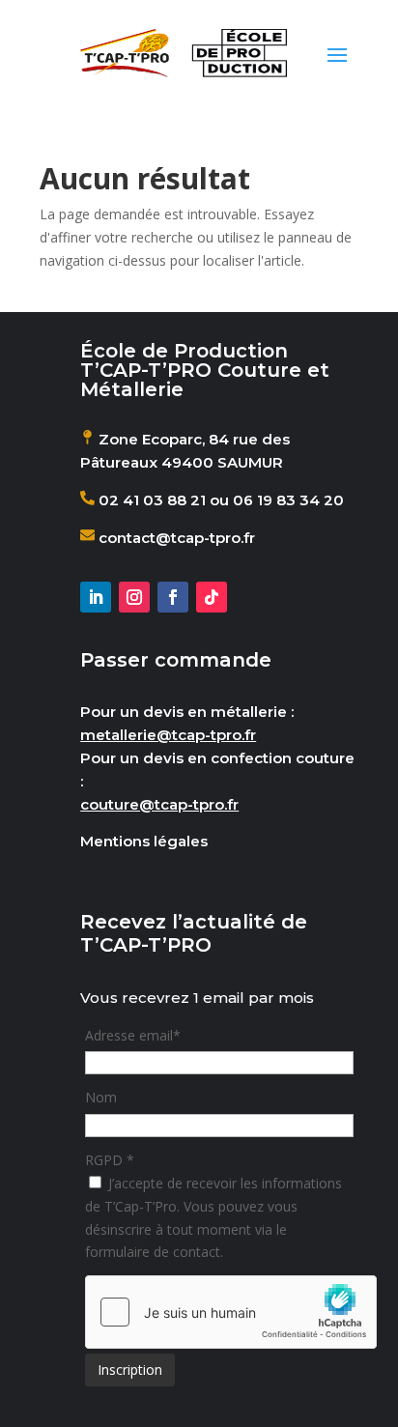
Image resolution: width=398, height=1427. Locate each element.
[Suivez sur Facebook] (172, 597)
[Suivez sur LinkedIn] (95, 597)
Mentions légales (144, 841)
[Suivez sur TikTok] (211, 597)
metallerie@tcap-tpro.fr (168, 735)
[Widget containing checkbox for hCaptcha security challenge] (231, 1312)
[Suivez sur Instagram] (134, 597)
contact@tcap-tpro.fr (175, 537)
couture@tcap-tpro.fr (159, 804)
